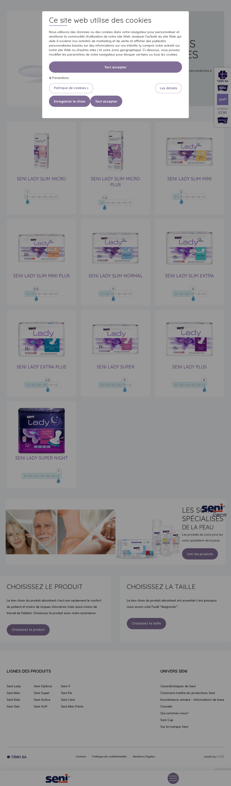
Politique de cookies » (71, 88)
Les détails (168, 88)
